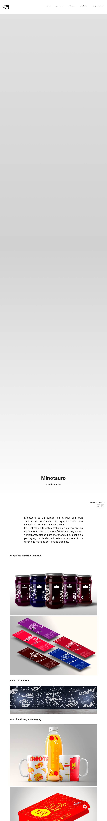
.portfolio (59, 6)
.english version (98, 6)
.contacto (83, 6)
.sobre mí (71, 6)
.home (48, 6)
